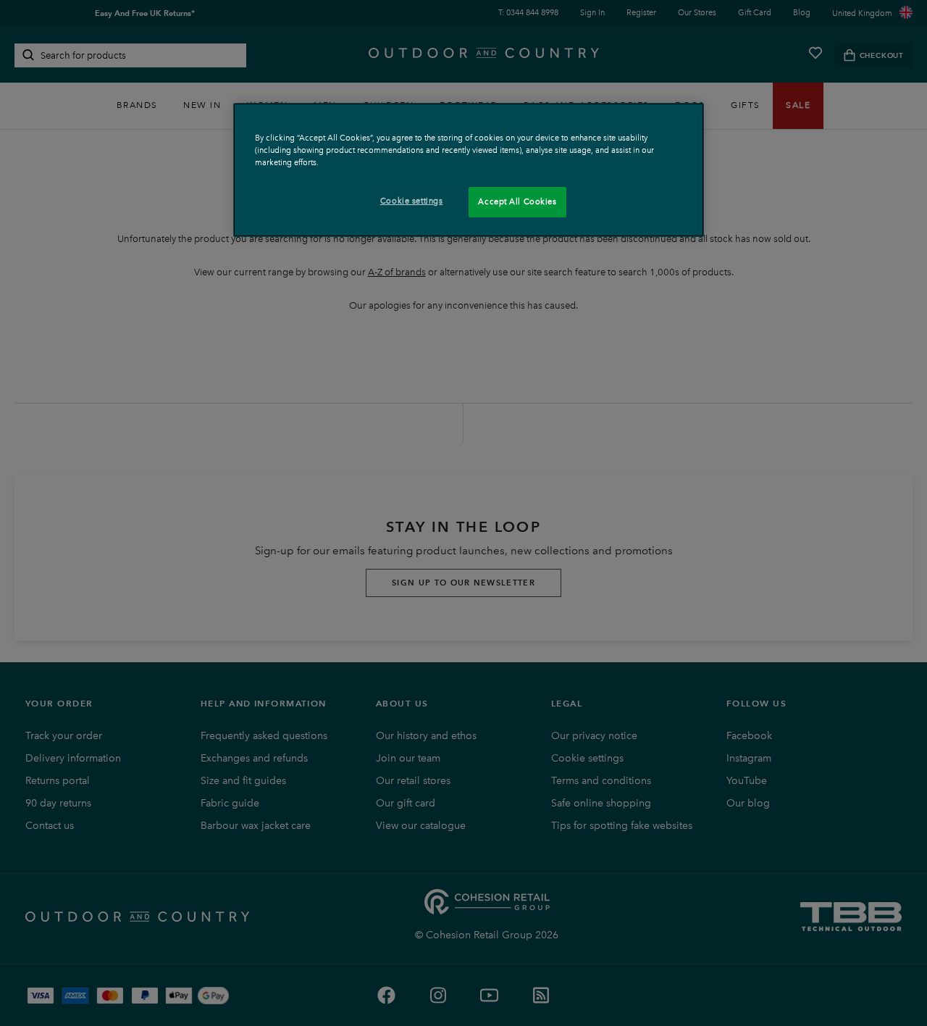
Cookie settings (411, 201)
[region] (468, 170)
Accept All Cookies (517, 201)
